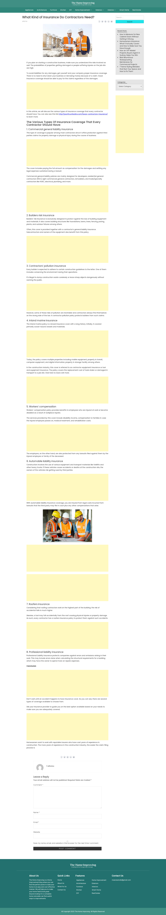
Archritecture (42, 10)
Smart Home (124, 10)
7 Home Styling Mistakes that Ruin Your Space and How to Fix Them (130, 69)
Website (36, 832)
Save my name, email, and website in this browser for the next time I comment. (66, 843)
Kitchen (63, 10)
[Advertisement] (67, 95)
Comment (38, 785)
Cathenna (50, 766)
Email (36, 822)
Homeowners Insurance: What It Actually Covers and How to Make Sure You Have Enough (131, 44)
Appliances (29, 10)
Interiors (111, 10)
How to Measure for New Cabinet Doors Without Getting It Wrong (130, 36)
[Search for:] (130, 17)
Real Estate (136, 10)
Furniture (53, 10)
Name (36, 812)
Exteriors (99, 10)
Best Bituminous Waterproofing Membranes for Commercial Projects (128, 61)
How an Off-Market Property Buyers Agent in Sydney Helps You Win (130, 52)
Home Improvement (82, 10)
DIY (70, 10)
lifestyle (24, 21)
